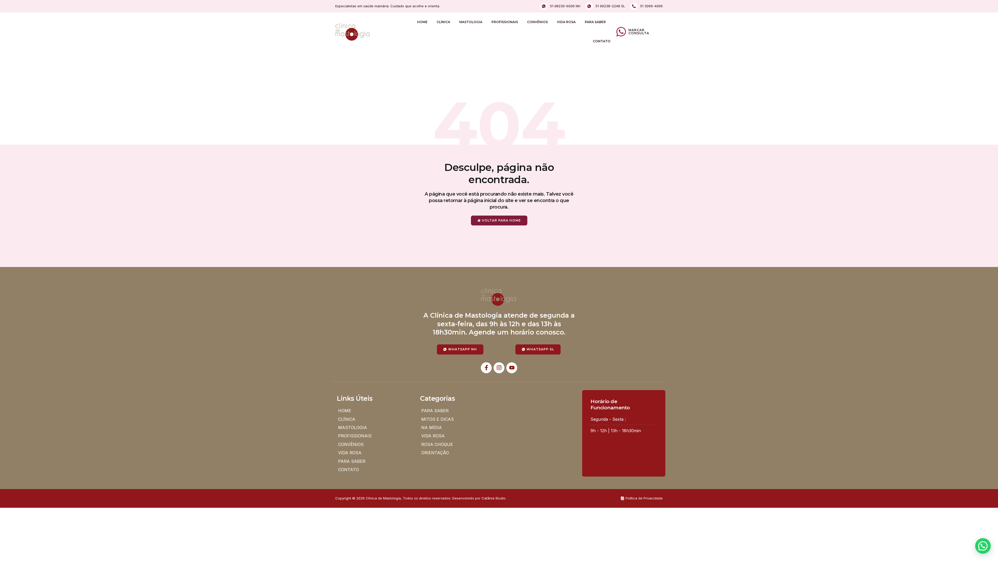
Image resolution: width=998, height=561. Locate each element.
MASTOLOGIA (470, 22)
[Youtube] (511, 367)
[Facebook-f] (486, 367)
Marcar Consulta (638, 31)
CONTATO (601, 41)
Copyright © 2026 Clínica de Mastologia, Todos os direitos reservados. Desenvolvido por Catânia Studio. (420, 498)
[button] (983, 546)
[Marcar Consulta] (621, 31)
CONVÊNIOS (537, 22)
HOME (422, 22)
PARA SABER (595, 22)
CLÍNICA (443, 22)
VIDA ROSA (566, 22)
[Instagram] (499, 367)
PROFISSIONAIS (504, 22)
